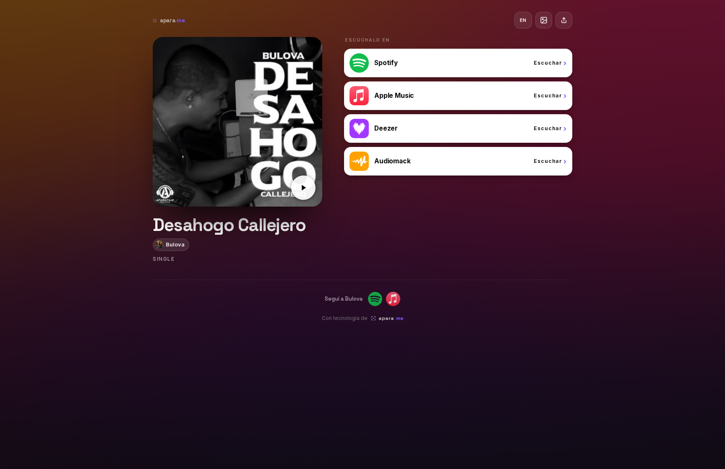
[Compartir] (563, 20)
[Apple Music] (393, 299)
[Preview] (303, 188)
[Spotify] (375, 299)
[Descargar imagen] (543, 20)
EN (523, 20)
